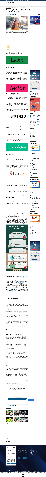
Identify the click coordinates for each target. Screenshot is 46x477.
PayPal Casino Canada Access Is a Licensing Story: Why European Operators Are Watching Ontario (24, 416)
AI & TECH (12, 5)
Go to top (27, 380)
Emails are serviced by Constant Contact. (19, 397)
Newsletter (21, 0)
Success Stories (31, 134)
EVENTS (37, 5)
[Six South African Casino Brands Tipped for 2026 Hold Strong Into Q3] (17, 419)
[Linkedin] (13, 14)
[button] (39, 0)
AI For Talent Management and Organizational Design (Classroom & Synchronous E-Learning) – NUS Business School (35, 204)
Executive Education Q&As (32, 135)
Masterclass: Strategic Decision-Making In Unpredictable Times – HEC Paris (36, 198)
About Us (8, 0)
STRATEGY (15, 5)
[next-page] (7, 425)
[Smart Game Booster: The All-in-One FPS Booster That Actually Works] (17, 412)
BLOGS (8, 7)
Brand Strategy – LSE (34, 195)
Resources (13, 0)
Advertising (28, 0)
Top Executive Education (24, 0)
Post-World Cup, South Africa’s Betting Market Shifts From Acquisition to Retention (9, 423)
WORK (18, 5)
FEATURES (34, 5)
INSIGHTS (31, 5)
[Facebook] (10, 14)
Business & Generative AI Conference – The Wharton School (36, 164)
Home (6, 0)
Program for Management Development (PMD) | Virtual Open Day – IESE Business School (35, 167)
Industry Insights (31, 133)
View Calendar (31, 175)
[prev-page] (6, 425)
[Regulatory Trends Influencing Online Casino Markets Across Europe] (24, 419)
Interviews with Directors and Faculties (34, 132)
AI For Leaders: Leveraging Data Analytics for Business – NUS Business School (35, 170)
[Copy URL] (15, 14)
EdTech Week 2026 (34, 232)
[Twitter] (12, 14)
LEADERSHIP (8, 5)
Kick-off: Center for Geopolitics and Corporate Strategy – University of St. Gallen (36, 173)
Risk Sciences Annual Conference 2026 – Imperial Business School (35, 159)
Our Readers (11, 0)
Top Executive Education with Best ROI (33, 448)
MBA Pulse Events (32, 137)
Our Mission (16, 0)
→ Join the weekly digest (11, 463)
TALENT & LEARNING (23, 5)
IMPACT (27, 5)
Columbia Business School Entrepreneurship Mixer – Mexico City (36, 153)
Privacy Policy (17, 473)
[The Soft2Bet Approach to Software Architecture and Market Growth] (9, 412)
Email (7, 456)
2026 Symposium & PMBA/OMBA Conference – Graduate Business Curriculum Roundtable (35, 235)
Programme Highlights (32, 131)
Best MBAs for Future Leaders (33, 449)
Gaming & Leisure (11, 7)
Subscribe (18, 0)
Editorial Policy (31, 0)
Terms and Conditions (22, 473)
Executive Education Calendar (33, 136)
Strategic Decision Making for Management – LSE (35, 193)
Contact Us (33, 0)
